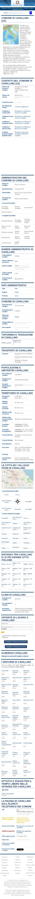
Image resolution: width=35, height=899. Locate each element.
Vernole (4, 534)
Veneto (30, 875)
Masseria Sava (17, 677)
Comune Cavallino (28, 8)
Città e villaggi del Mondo (20, 892)
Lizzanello (25, 50)
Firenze (15, 574)
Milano (15, 563)
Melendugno (5, 542)
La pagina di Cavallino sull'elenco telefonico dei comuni (16, 804)
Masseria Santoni (26, 726)
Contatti (7, 892)
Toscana (30, 862)
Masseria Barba (4, 701)
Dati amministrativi (13, 285)
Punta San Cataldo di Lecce (5, 753)
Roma (3, 564)
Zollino (15, 543)
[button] (4, 472)
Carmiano (16, 547)
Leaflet (9, 488)
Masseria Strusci (26, 671)
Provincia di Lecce (17, 8)
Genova (25, 568)
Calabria (4, 862)
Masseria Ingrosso (15, 693)
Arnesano (5, 538)
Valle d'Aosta (30, 873)
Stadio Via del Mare (8, 794)
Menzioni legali (11, 890)
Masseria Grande (15, 671)
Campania (4, 865)
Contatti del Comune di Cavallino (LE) (16, 82)
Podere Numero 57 (27, 733)
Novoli (25, 548)
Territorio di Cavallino (17, 393)
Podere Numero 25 (16, 762)
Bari (24, 574)
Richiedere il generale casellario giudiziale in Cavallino (21, 133)
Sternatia (15, 538)
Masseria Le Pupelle (5, 678)
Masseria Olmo (28, 684)
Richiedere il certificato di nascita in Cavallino (22, 112)
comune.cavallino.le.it (21, 107)
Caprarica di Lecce (16, 528)
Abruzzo (4, 857)
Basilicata (5, 860)
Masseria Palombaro (5, 692)
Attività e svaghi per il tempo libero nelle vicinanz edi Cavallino (16, 784)
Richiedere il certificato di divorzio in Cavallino (22, 127)
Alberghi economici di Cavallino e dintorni (15, 656)
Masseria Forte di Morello (17, 725)
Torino (3, 568)
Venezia (25, 579)
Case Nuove (17, 700)
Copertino (26, 543)
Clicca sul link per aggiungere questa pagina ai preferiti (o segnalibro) (23, 820)
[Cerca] (31, 12)
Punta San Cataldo (26, 753)
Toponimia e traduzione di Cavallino (17, 336)
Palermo (15, 568)
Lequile (15, 523)
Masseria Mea (17, 743)
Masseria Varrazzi (4, 772)
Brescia (25, 584)
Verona (15, 579)
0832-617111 (19, 95)
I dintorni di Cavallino (16, 662)
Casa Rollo (5, 670)
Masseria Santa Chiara (6, 716)
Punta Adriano (27, 743)
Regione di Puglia (6, 8)
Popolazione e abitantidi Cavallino (14, 369)
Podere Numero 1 (5, 733)
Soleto (4, 548)
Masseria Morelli (15, 685)
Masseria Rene (28, 700)
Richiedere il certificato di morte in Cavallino (22, 117)
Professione (4, 623)
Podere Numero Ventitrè (15, 772)
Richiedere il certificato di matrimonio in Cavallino (22, 122)
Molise (17, 867)
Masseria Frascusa (5, 726)
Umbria (30, 870)
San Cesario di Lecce (15, 52)
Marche (17, 865)
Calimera (15, 534)
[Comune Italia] (17, 5)
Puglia (17, 292)
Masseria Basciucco (16, 707)
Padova (15, 584)
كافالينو (9, 343)
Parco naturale (6, 327)
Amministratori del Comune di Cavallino (15, 179)
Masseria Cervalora (5, 707)
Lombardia (17, 862)
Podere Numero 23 (27, 771)
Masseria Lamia (26, 708)
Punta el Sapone (15, 753)
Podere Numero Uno (17, 733)
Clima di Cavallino (13, 594)
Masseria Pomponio (26, 692)
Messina (4, 584)
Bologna (4, 574)
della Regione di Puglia (25, 31)
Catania (4, 579)
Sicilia (30, 859)
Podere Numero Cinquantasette (6, 743)
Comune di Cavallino (15, 301)
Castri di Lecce (6, 528)
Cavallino (22, 25)
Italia (16, 288)
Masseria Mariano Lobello (15, 717)
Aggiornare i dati (8, 73)
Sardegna (30, 857)
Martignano (27, 533)
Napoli (25, 564)
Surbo (25, 538)
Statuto (17, 317)
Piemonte (17, 870)
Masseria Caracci (26, 717)
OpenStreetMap (22, 488)
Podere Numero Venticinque (27, 761)
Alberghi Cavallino (14, 653)
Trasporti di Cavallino (16, 350)
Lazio (17, 857)
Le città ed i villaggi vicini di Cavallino (15, 466)
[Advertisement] (17, 156)
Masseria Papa (6, 762)
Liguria (17, 859)
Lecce (5, 52)
